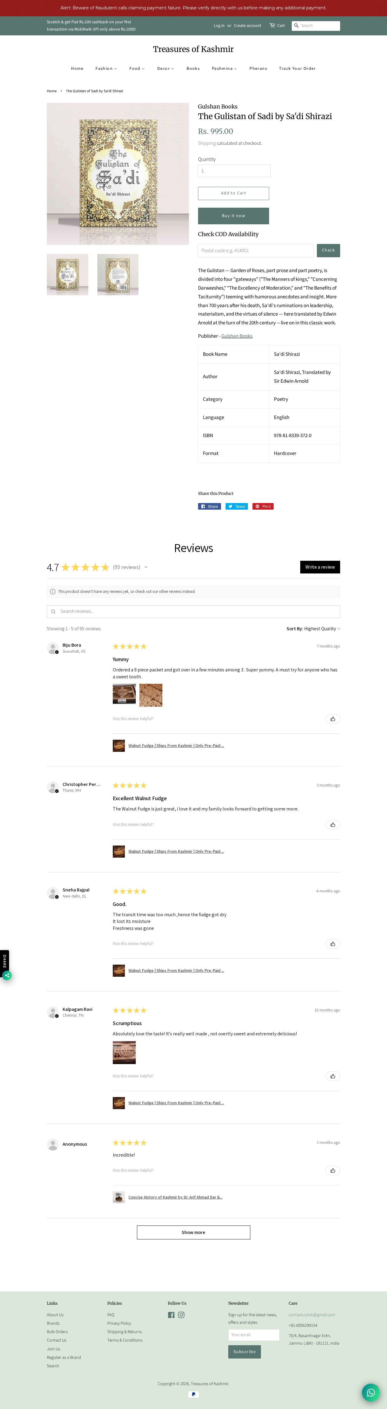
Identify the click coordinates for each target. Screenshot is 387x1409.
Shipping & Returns (124, 1332)
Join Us (53, 1349)
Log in (219, 26)
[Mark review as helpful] (333, 719)
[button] (146, 567)
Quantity (207, 159)
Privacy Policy (119, 1323)
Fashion (105, 69)
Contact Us (57, 1340)
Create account (247, 26)
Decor (164, 69)
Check (328, 250)
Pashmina (223, 69)
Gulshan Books (236, 336)
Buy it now (233, 216)
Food (135, 69)
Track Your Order (297, 69)
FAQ (110, 1315)
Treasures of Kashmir (193, 49)
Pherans (258, 69)
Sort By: (295, 628)
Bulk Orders (57, 1332)
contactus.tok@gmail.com (312, 1315)
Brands (53, 1323)
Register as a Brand (64, 1357)
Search (53, 1366)
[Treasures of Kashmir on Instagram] (181, 1316)
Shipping (207, 143)
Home (77, 69)
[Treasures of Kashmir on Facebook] (171, 1316)
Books (193, 69)
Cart (281, 26)
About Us (55, 1315)
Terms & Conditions (124, 1340)
